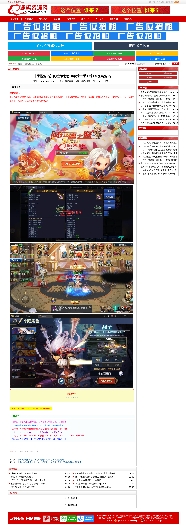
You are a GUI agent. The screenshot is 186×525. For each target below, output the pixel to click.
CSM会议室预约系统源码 (22, 477)
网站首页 (14, 19)
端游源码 (148, 77)
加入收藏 (160, 2)
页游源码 (168, 77)
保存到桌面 (169, 2)
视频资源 (71, 19)
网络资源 (114, 19)
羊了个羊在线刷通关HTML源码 (88, 480)
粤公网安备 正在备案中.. (154, 521)
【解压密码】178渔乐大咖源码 (24, 473)
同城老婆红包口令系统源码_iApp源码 (90, 484)
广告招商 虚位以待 (50, 46)
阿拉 (31, 452)
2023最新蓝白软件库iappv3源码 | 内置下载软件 (95, 473)
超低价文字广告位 (29, 53)
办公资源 (99, 19)
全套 (21, 452)
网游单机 (148, 73)
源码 (26, 452)
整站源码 (29, 19)
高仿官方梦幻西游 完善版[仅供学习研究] (158, 163)
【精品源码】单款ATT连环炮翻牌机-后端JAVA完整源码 (40, 460)
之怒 (37, 452)
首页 (20, 64)
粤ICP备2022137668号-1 (128, 521)
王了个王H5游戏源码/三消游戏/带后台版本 (93, 487)
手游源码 (39, 64)
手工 (16, 452)
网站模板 (128, 19)
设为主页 (152, 2)
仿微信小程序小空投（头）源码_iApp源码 (29, 484)
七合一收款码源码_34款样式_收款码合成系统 (94, 477)
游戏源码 (57, 19)
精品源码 (43, 19)
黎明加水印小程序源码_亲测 (23, 487)
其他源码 (148, 81)
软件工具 (85, 19)
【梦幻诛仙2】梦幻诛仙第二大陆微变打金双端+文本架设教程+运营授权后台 (49, 462)
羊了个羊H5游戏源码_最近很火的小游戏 (28, 480)
